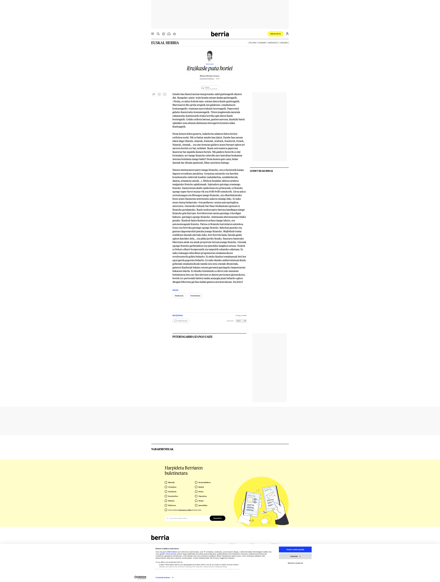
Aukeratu (294, 556)
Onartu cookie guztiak (295, 549)
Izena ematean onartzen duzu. (185, 510)
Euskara (262, 43)
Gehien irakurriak (261, 170)
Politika (253, 43)
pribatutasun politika (185, 510)
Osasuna (284, 43)
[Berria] (160, 539)
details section (234, 569)
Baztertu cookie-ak (295, 563)
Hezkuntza (273, 43)
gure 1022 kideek (169, 552)
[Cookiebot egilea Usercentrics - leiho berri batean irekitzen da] (140, 577)
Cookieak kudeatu (163, 577)
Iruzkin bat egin (182, 321)
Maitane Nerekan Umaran (209, 76)
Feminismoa (195, 296)
